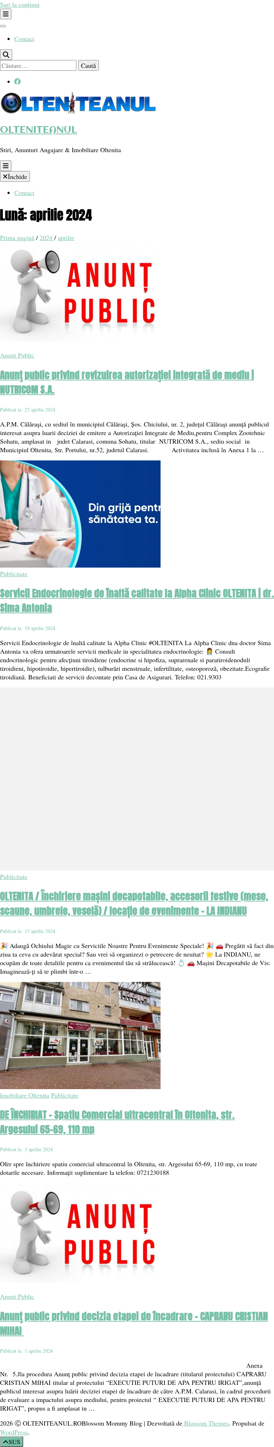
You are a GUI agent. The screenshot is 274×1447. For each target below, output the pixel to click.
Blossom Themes (205, 1423)
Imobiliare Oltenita (24, 1095)
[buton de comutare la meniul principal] (5, 165)
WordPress (14, 1432)
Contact (24, 38)
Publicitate (13, 573)
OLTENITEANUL (38, 130)
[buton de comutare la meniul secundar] (5, 14)
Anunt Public (17, 355)
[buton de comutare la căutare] (6, 54)
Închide (17, 176)
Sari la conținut (20, 4)
